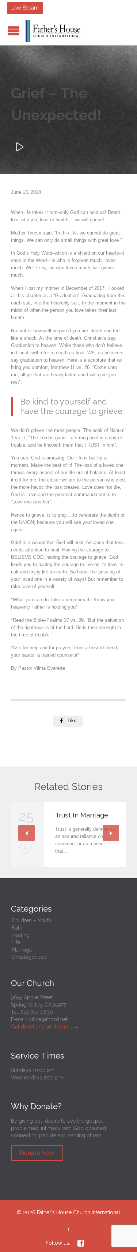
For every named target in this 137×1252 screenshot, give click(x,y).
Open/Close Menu (13, 30)
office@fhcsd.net (48, 1019)
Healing (21, 935)
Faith (17, 928)
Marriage (22, 950)
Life (16, 942)
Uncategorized (29, 957)
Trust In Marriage (81, 815)
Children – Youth (31, 920)
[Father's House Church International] (53, 30)
